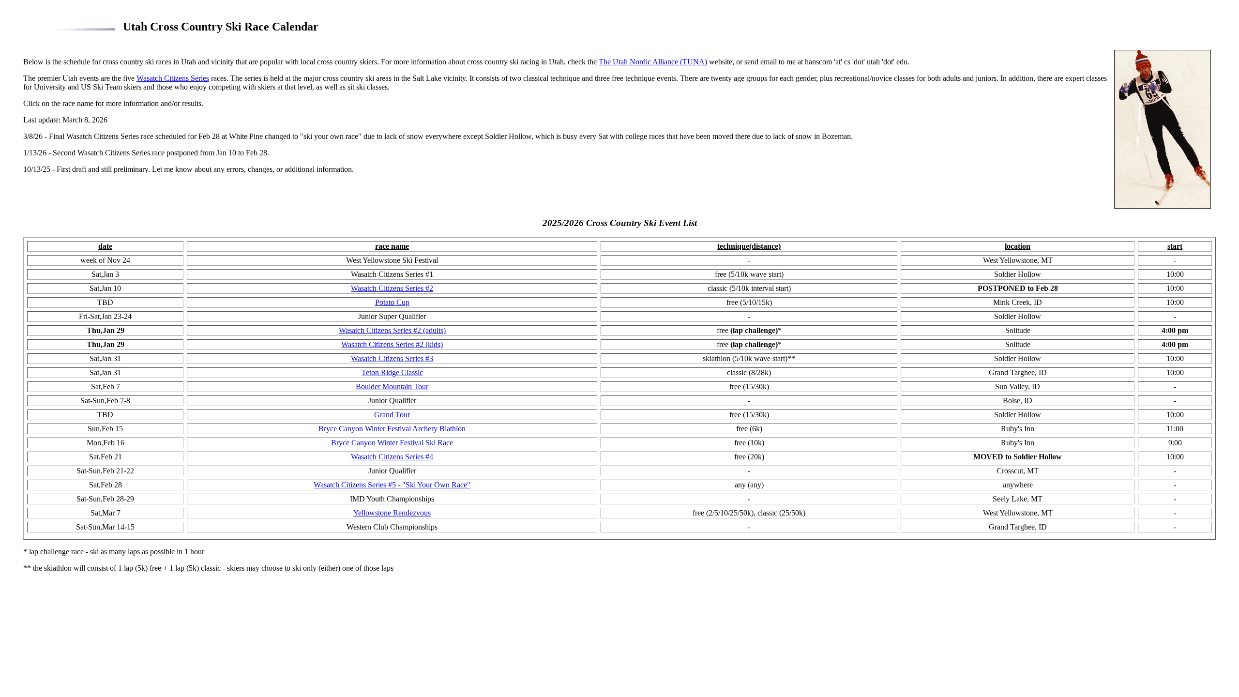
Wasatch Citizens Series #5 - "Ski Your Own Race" (392, 485)
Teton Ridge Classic (392, 372)
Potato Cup (392, 302)
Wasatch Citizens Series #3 (392, 358)
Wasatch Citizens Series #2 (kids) (392, 344)
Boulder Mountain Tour (392, 386)
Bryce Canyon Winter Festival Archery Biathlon (392, 428)
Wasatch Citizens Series (172, 78)
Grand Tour (392, 414)
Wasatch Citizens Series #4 (392, 457)
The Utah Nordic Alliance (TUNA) (653, 62)
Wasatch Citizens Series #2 (392, 288)
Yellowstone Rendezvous (392, 513)
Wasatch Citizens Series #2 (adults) (392, 330)
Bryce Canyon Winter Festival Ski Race (392, 443)
